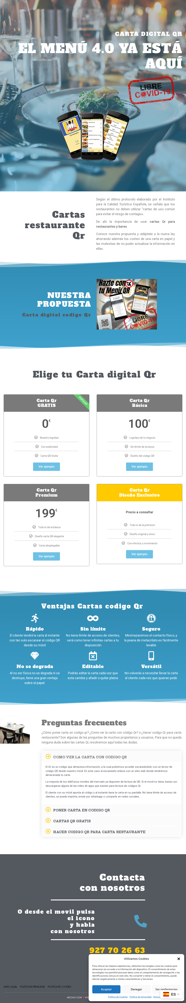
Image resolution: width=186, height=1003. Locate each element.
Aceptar (106, 989)
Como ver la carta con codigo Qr (90, 757)
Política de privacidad (140, 996)
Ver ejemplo (46, 466)
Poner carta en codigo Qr (81, 810)
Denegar (136, 989)
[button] (179, 959)
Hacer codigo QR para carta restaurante (99, 832)
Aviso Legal (159, 996)
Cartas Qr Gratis (72, 821)
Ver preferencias (166, 989)
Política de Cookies (118, 996)
